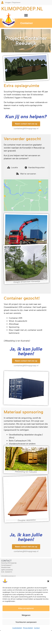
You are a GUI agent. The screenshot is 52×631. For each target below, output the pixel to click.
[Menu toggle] (26, 15)
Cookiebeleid (17, 628)
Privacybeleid (28, 628)
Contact (37, 628)
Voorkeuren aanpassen (26, 622)
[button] (48, 581)
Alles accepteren (26, 608)
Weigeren (26, 615)
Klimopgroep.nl (22, 9)
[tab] (12, 167)
